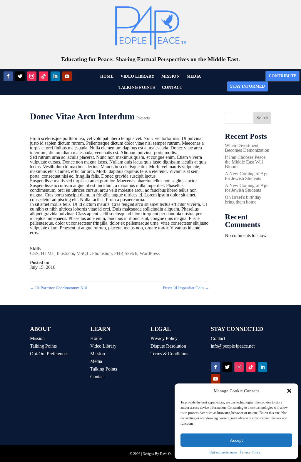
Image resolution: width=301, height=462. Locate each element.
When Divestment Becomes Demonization (247, 148)
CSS (34, 253)
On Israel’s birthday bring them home (243, 199)
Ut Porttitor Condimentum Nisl (58, 288)
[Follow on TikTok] (43, 76)
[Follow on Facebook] (8, 76)
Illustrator (65, 253)
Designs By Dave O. (157, 454)
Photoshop (102, 253)
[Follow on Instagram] (31, 76)
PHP (118, 253)
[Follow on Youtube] (67, 76)
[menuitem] (107, 76)
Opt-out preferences (223, 452)
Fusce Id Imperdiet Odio (186, 288)
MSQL (83, 253)
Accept (236, 440)
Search (262, 118)
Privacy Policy (250, 452)
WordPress (150, 253)
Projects (143, 118)
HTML (47, 253)
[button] (289, 391)
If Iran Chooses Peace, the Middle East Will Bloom (246, 162)
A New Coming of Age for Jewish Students (246, 176)
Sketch (131, 253)
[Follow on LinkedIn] (55, 76)
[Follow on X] (20, 76)
